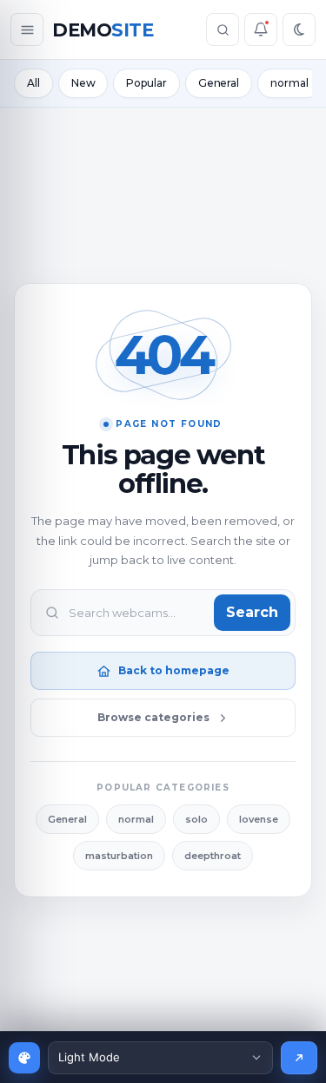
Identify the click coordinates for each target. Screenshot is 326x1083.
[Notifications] (260, 29)
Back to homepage (174, 670)
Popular (146, 82)
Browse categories (153, 717)
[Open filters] (26, 29)
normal (289, 82)
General (218, 82)
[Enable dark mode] (299, 29)
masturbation (119, 856)
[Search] (222, 29)
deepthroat (212, 856)
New (83, 82)
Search (252, 612)
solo (196, 819)
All (33, 82)
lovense (258, 819)
